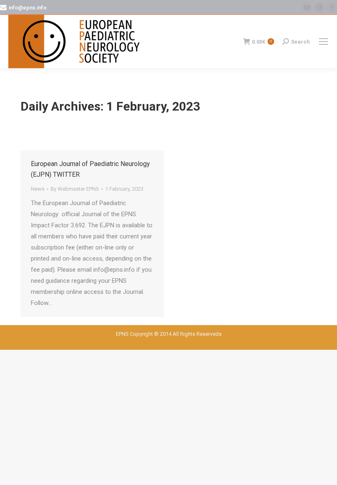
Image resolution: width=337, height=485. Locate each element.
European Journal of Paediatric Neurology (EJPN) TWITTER (90, 169)
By (75, 189)
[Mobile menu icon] (323, 41)
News (37, 189)
